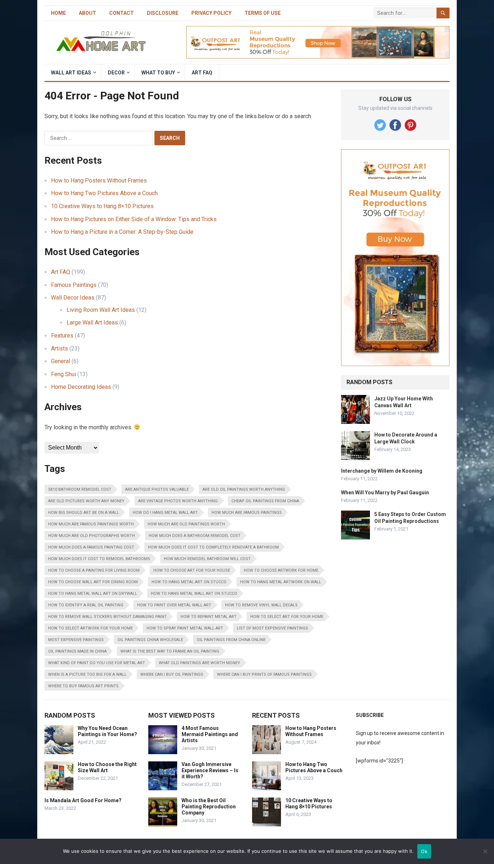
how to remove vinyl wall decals (261, 605)
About (87, 13)
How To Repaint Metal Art (208, 616)
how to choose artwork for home (281, 570)
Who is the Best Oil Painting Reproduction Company (209, 807)
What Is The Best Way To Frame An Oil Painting (169, 651)
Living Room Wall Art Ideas (101, 309)
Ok (424, 851)
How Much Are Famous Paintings (247, 512)
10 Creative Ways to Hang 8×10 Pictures (102, 206)
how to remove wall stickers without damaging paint (107, 616)
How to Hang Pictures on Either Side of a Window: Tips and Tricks (134, 219)
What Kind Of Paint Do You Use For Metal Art (96, 663)
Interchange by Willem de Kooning (381, 471)
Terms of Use (262, 13)
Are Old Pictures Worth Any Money (86, 501)
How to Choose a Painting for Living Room (94, 570)
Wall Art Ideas (71, 73)
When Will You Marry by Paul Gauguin (385, 492)
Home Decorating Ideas (81, 386)
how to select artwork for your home (90, 628)
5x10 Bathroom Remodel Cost (79, 489)
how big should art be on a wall (83, 512)
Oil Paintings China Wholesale (150, 639)
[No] (485, 851)
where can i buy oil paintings (171, 674)
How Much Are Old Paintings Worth (186, 524)
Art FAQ (202, 73)
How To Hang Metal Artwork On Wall (280, 582)
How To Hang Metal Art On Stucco (189, 582)
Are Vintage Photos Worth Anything (178, 501)
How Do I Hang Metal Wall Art (165, 512)
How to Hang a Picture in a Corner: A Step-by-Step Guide (122, 231)
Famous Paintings (74, 284)
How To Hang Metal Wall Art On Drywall (92, 593)
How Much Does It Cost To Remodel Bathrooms (99, 558)
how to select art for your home (286, 616)
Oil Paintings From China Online (231, 639)
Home (58, 13)
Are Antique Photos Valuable (157, 489)
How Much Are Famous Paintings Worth (91, 524)
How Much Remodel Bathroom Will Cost (207, 558)
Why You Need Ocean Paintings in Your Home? (107, 731)
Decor (116, 73)
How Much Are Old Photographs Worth (91, 535)
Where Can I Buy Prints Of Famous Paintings (264, 674)
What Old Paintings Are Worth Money (199, 663)
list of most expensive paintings (272, 628)
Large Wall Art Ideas (92, 322)
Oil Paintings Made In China (77, 651)
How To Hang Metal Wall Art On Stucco (194, 593)
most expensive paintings (76, 639)
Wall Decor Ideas (72, 297)
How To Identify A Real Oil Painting (85, 605)
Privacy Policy (211, 13)
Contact (121, 13)
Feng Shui (63, 374)
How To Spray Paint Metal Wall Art (184, 628)
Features (62, 335)
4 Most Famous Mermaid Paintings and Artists (210, 734)
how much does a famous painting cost (91, 547)
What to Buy (158, 73)
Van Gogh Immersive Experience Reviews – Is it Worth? (210, 770)
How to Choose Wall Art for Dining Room (93, 582)
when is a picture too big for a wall (87, 674)
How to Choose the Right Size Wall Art (107, 767)
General (60, 361)
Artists (59, 348)
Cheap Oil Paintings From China (265, 501)
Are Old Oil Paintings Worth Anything (244, 489)
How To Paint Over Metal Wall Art (174, 605)
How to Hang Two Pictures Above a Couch (104, 193)
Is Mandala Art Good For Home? (83, 800)
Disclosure (162, 13)
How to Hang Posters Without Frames (99, 180)
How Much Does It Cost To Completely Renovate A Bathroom (213, 547)
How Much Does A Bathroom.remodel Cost (194, 535)
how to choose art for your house (191, 570)
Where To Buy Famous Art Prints (83, 686)
